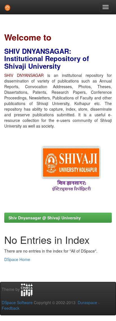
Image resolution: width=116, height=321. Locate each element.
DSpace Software (17, 302)
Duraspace (87, 302)
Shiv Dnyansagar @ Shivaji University (44, 217)
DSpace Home (17, 259)
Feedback (10, 308)
